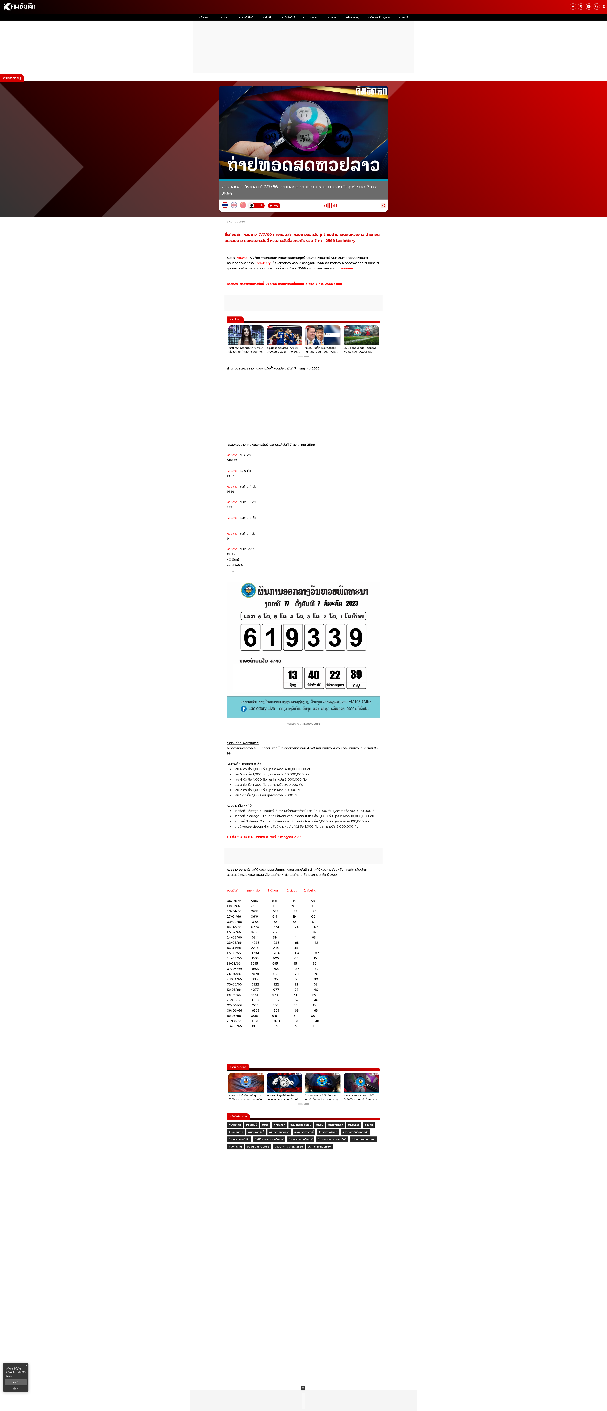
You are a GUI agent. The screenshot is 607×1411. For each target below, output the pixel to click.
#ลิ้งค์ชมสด (235, 1147)
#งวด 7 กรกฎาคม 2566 (288, 1147)
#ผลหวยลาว (236, 1132)
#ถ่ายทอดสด (335, 1125)
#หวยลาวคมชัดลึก (239, 1139)
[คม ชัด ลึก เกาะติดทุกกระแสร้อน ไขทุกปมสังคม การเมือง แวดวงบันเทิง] (303, 7)
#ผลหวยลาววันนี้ (304, 1132)
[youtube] (589, 6)
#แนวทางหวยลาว (279, 1132)
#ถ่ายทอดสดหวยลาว (363, 1139)
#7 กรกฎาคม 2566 (319, 1147)
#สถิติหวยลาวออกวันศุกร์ (268, 1139)
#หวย (319, 1125)
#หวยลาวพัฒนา (328, 1132)
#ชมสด (368, 1125)
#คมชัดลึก (279, 1125)
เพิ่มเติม (8, 1375)
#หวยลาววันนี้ (256, 1132)
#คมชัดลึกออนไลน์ (300, 1125)
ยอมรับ (15, 1382)
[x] (581, 6)
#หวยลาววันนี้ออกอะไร (355, 1132)
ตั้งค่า (15, 1388)
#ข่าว (265, 1125)
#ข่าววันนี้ (251, 1125)
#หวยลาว (353, 1125)
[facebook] (573, 6)
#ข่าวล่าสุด (235, 1125)
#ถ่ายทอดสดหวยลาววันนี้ (332, 1139)
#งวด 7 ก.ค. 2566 (258, 1147)
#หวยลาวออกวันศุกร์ (300, 1139)
